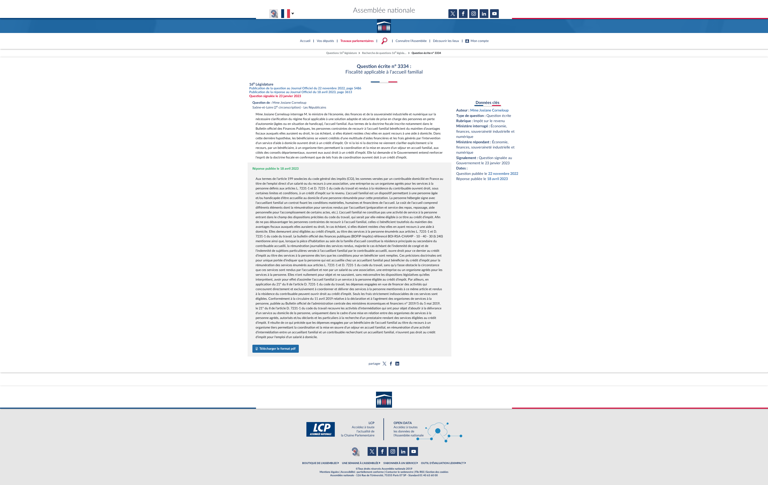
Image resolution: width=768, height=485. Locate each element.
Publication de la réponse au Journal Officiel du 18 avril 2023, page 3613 (300, 92)
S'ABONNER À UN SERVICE (399, 463)
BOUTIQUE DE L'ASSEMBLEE (319, 463)
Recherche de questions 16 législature (384, 53)
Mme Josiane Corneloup (489, 110)
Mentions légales (329, 472)
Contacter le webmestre (399, 472)
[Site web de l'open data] (424, 429)
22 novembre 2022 (503, 173)
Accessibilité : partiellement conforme (362, 472)
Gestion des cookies (437, 472)
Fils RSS (419, 472)
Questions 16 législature (341, 53)
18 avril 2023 (497, 179)
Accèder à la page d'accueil (384, 24)
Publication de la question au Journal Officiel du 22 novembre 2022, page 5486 (305, 88)
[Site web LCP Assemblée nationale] (343, 429)
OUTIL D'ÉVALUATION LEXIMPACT (442, 463)
